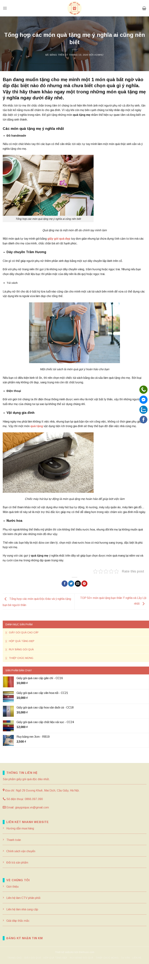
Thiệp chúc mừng (20, 658)
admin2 (99, 54)
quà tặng (36, 426)
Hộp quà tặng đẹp (21, 641)
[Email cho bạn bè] (78, 583)
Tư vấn (125, 958)
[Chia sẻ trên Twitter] (71, 583)
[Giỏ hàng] (144, 8)
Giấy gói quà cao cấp (23, 632)
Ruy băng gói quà (21, 649)
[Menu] (5, 8)
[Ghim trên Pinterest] (84, 583)
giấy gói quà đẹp (58, 238)
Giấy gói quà (32, 958)
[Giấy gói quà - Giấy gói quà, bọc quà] (74, 8)
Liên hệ (137, 958)
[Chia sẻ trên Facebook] (65, 583)
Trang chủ (14, 958)
